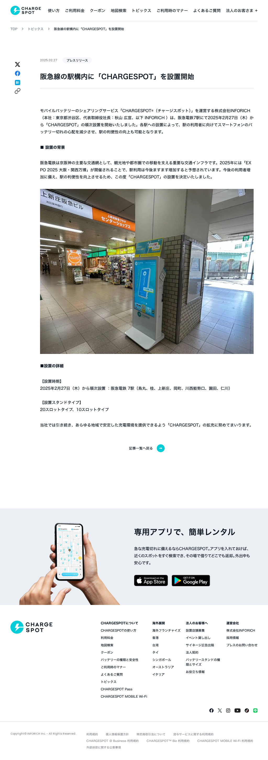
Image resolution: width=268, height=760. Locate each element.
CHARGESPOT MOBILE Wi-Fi (124, 696)
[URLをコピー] (17, 91)
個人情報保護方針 (117, 734)
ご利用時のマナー (172, 11)
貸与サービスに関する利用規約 (193, 734)
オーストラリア (163, 667)
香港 (155, 637)
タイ (155, 652)
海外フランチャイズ (166, 630)
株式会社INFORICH (240, 630)
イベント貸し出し (198, 637)
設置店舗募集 (195, 630)
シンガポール (161, 659)
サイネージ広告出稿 (200, 645)
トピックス (141, 11)
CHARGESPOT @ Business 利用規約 (112, 740)
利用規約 (92, 734)
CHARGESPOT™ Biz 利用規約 (168, 740)
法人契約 (192, 652)
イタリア (158, 674)
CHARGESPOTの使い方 (118, 630)
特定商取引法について (151, 734)
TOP (13, 28)
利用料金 (107, 637)
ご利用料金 (75, 11)
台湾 (155, 645)
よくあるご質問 (207, 11)
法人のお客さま (239, 11)
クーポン (97, 11)
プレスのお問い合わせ (242, 645)
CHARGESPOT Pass (116, 689)
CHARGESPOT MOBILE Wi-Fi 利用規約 (225, 740)
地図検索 (118, 11)
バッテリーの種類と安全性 (119, 659)
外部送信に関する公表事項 (103, 747)
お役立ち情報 (195, 671)
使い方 (54, 11)
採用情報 (232, 637)
